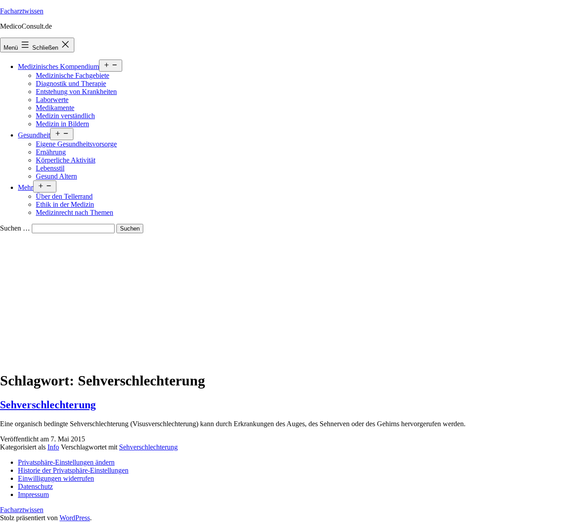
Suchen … (15, 228)
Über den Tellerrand (64, 196)
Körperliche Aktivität (65, 160)
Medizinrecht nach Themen (74, 212)
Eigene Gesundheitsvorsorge (76, 144)
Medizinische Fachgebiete (72, 75)
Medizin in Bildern (62, 124)
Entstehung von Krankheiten (76, 91)
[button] (66, 462)
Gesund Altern (56, 176)
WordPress (75, 518)
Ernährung (51, 152)
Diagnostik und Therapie (71, 83)
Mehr (25, 187)
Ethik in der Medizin (65, 204)
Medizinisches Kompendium (58, 66)
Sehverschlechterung (48, 405)
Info (53, 447)
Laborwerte (52, 99)
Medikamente (55, 107)
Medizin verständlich (65, 116)
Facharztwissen (21, 11)
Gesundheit (34, 135)
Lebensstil (50, 168)
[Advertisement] (286, 300)
